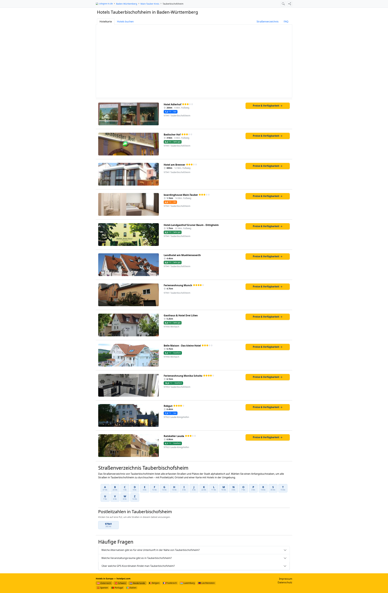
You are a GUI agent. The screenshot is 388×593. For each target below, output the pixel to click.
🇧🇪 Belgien (154, 582)
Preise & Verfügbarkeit (268, 105)
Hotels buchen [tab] (125, 21)
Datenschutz (285, 582)
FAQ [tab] (286, 21)
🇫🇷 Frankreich (170, 582)
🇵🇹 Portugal (117, 587)
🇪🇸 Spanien (102, 587)
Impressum (285, 578)
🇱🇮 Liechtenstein (206, 582)
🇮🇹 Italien (131, 587)
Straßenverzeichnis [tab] (268, 21)
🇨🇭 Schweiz (120, 583)
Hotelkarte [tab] (106, 21)
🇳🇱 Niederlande (137, 583)
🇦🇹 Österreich (104, 583)
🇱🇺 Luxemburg (187, 582)
